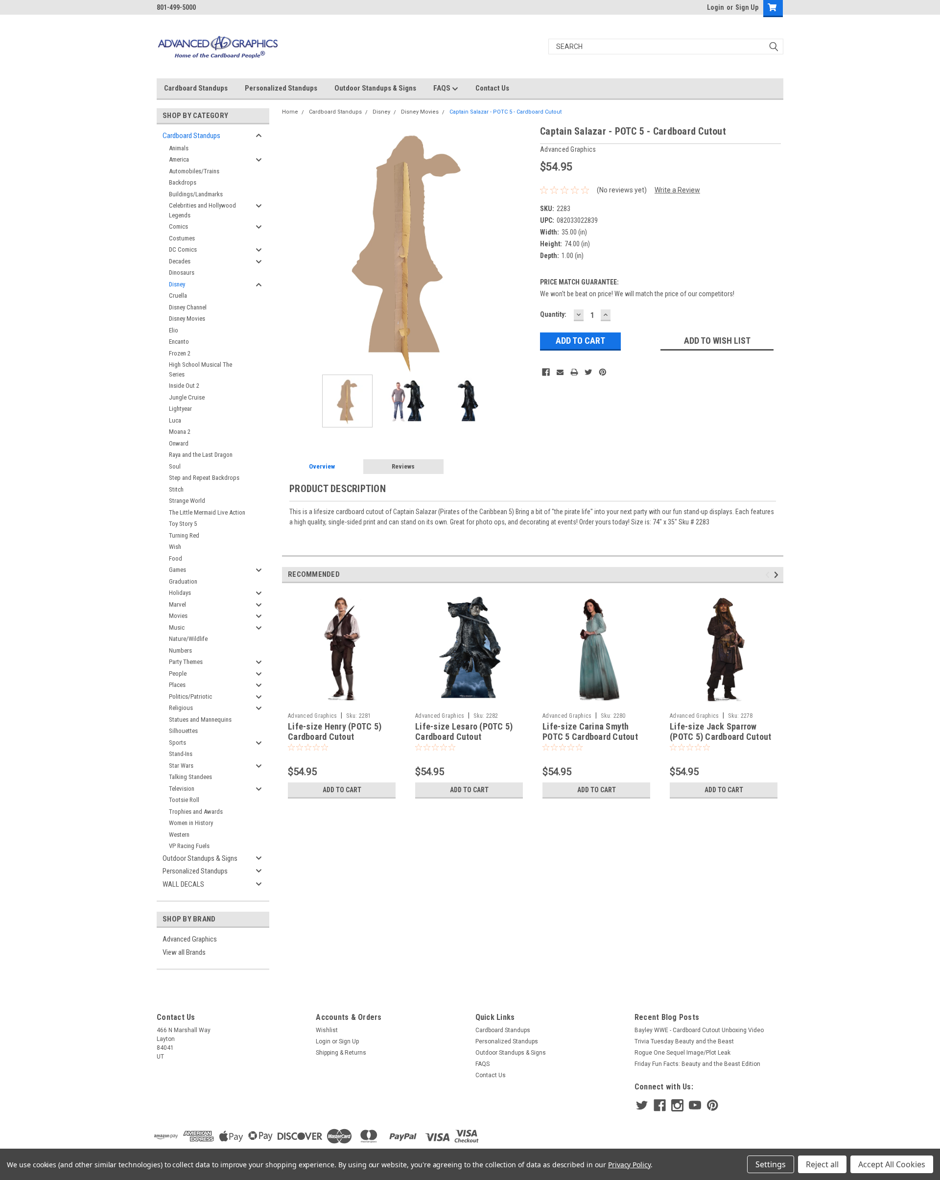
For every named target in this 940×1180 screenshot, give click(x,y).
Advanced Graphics (190, 939)
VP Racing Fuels (189, 846)
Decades (179, 261)
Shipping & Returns (341, 1052)
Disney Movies (187, 318)
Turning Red (184, 535)
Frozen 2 (179, 353)
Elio (173, 330)
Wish (175, 546)
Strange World (187, 500)
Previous (292, 249)
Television (181, 788)
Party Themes (186, 661)
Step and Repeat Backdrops (204, 477)
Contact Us (492, 88)
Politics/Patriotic (190, 696)
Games (177, 569)
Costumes (182, 238)
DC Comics (183, 249)
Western (179, 834)
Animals (178, 148)
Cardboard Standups (196, 88)
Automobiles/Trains (194, 171)
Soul (175, 466)
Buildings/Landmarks (196, 194)
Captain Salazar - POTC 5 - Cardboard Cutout (505, 112)
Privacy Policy (629, 1164)
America (179, 159)
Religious (181, 707)
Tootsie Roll (184, 799)
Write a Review (677, 190)
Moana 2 (179, 431)
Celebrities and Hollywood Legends (202, 210)
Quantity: (553, 314)
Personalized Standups (281, 88)
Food (175, 558)
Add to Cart (342, 790)
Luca (175, 420)
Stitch (176, 489)
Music (177, 627)
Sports (177, 742)
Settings (770, 1164)
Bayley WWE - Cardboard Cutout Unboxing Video (699, 1030)
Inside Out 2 (184, 385)
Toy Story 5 (183, 523)
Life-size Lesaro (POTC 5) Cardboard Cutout (464, 731)
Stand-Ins (180, 753)
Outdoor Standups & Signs (375, 88)
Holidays (180, 592)
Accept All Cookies (891, 1164)
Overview (322, 466)
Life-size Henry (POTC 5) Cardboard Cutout (334, 731)
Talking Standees (190, 776)
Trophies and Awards (196, 811)
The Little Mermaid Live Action (207, 512)
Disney (177, 284)
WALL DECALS (183, 884)
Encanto (179, 341)
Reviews (403, 466)
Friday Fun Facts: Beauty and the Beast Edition (697, 1064)
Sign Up (746, 7)
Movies (178, 615)
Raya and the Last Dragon (201, 454)
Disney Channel (188, 307)
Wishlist (327, 1030)
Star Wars (181, 765)
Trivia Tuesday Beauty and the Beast (684, 1041)
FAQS (442, 88)
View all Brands (184, 952)
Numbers (180, 650)
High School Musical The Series (200, 369)
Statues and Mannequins (200, 719)
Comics (178, 226)
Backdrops (182, 182)
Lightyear (180, 408)
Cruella (178, 295)
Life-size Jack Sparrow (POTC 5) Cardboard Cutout (720, 731)
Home (290, 112)
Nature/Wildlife (188, 638)
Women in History (191, 822)
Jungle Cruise (187, 397)
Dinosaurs (181, 272)
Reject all (822, 1164)
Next (523, 249)
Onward (178, 443)
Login (715, 7)
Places (177, 684)
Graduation (183, 581)
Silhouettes (183, 730)
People (178, 673)
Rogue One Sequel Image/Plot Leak (682, 1052)
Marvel (177, 604)
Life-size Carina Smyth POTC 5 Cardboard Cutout (590, 731)
